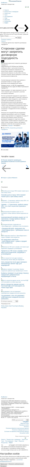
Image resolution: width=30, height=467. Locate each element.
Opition (7, 306)
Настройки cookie (24, 433)
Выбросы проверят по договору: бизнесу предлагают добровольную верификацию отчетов (15, 274)
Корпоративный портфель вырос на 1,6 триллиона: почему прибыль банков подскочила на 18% (14, 218)
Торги (5, 15)
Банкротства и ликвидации (11, 11)
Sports (17, 306)
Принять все (4, 464)
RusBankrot (4, 2)
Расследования (8, 16)
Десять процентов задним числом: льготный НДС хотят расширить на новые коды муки (12, 285)
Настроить (3, 466)
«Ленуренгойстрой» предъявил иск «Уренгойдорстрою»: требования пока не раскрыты (15, 230)
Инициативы (7, 21)
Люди (5, 18)
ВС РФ (7, 128)
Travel (13, 306)
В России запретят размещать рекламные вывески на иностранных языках (13, 161)
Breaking (21, 306)
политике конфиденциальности (11, 460)
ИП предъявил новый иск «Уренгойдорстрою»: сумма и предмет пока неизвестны (14, 241)
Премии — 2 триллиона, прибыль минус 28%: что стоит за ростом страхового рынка (14, 206)
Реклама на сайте (24, 425)
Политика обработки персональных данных (17, 428)
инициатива (13, 128)
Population (4, 307)
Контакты (26, 426)
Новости (6, 10)
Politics (3, 306)
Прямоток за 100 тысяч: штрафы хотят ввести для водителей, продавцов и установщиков (14, 252)
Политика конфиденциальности (20, 430)
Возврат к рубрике (9, 177)
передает (10, 125)
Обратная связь (24, 423)
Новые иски (7, 13)
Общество (7, 19)
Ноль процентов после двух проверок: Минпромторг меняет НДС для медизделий (14, 263)
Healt (10, 306)
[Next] (27, 166)
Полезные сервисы (6, 39)
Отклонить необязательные (16, 464)
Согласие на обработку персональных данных (16, 431)
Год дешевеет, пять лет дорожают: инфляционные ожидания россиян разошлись (13, 297)
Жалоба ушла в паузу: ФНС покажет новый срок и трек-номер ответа (13, 195)
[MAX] (26, 6)
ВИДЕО (6, 23)
